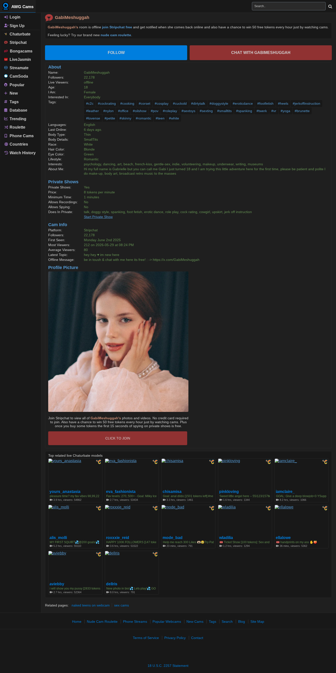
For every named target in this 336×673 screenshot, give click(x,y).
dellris (111, 584)
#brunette (302, 111)
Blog (241, 621)
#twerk (262, 111)
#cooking (127, 103)
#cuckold (180, 103)
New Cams (194, 621)
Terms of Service (146, 638)
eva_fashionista (121, 492)
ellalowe (283, 538)
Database (18, 110)
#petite (110, 118)
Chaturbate (19, 34)
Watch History (22, 153)
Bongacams (20, 51)
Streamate (18, 68)
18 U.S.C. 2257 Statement (168, 666)
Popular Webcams (167, 621)
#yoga (285, 111)
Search (227, 621)
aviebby (56, 584)
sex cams (121, 605)
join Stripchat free (117, 27)
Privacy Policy (175, 638)
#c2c (89, 103)
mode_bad (173, 538)
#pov (154, 111)
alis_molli (58, 538)
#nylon (108, 111)
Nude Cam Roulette (102, 621)
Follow (116, 52)
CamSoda (18, 76)
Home (76, 621)
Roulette (17, 127)
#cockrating (107, 103)
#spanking (244, 111)
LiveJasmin (19, 59)
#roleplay (170, 111)
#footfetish (265, 103)
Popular (16, 85)
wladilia (226, 538)
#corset (144, 103)
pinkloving (229, 492)
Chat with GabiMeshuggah (260, 52)
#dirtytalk (198, 103)
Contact (197, 638)
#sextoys (188, 111)
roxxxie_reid (117, 538)
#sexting (206, 111)
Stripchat (17, 42)
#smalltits (224, 111)
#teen (160, 118)
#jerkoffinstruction (306, 103)
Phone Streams (135, 621)
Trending (17, 119)
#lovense (93, 118)
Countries (18, 144)
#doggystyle (219, 103)
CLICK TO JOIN (117, 438)
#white (174, 118)
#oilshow (139, 111)
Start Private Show (98, 217)
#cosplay (161, 103)
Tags (14, 102)
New (13, 93)
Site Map (257, 621)
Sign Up (17, 25)
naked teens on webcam (91, 605)
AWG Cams (21, 6)
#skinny (125, 118)
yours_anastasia (64, 492)
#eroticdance (243, 103)
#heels (283, 103)
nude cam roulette (116, 35)
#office (123, 111)
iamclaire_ (285, 492)
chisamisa (172, 492)
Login (14, 17)
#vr (273, 111)
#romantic (143, 118)
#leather (92, 111)
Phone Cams (21, 136)
